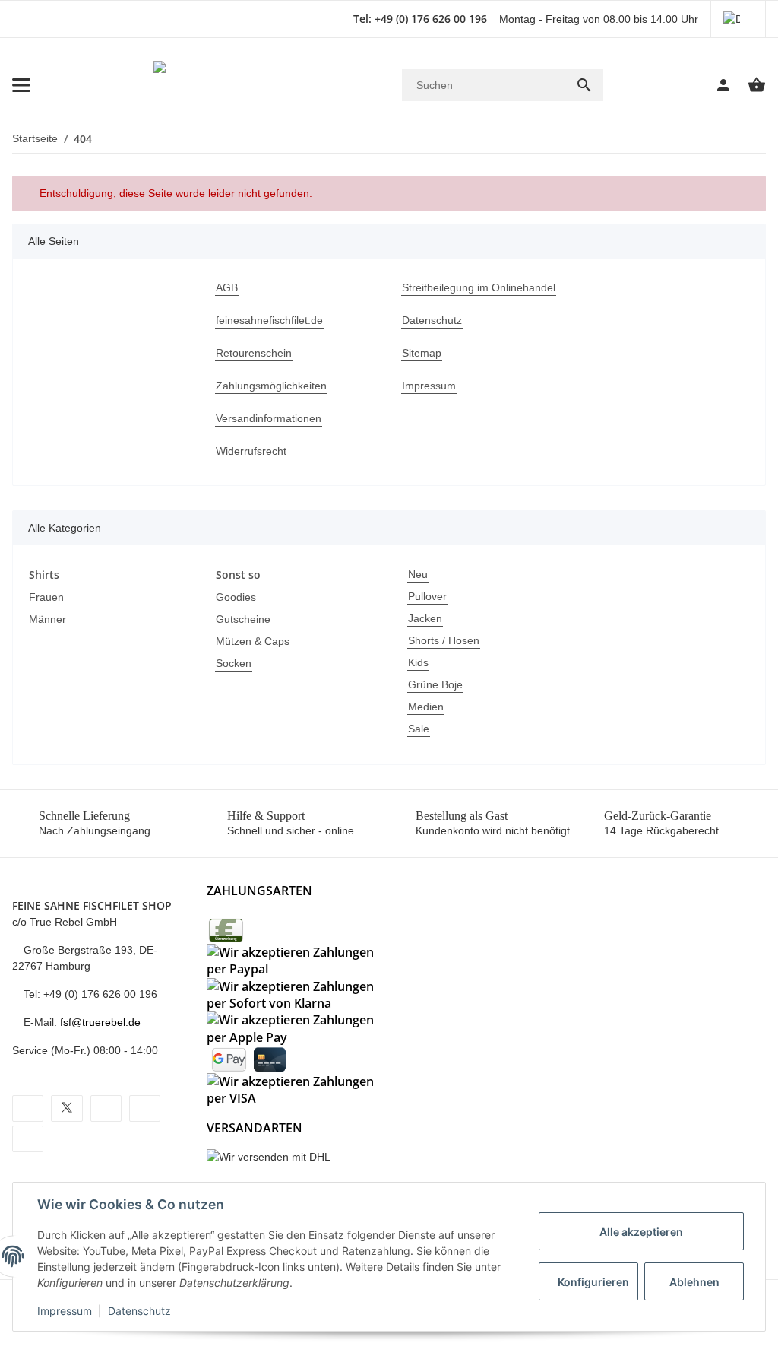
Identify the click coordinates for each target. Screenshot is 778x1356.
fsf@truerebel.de (100, 1022)
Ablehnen (694, 1281)
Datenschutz (139, 1310)
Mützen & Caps (252, 641)
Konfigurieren (593, 1281)
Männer (47, 619)
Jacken (425, 618)
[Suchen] (584, 85)
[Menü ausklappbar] (21, 85)
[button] (738, 19)
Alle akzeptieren (641, 1231)
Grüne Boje (435, 684)
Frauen (46, 597)
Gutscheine (243, 619)
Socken (233, 663)
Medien (426, 706)
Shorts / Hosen (443, 640)
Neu (418, 574)
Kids (418, 662)
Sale (418, 728)
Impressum (64, 1310)
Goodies (236, 597)
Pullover (427, 596)
